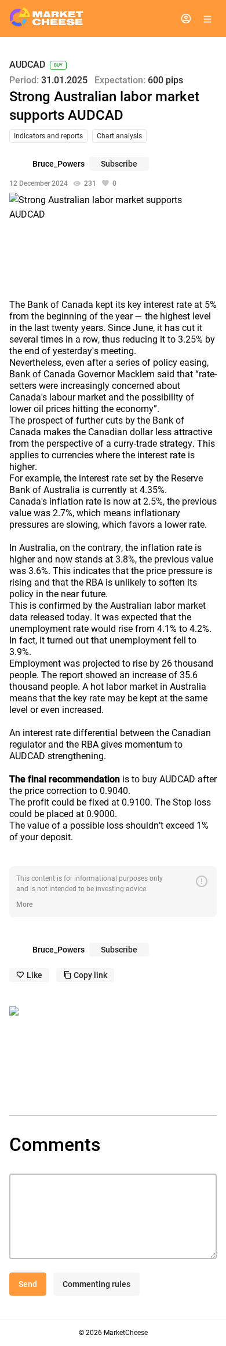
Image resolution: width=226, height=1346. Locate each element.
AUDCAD (27, 65)
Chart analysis (119, 136)
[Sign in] (186, 18)
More (24, 904)
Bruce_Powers (58, 163)
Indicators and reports (48, 136)
